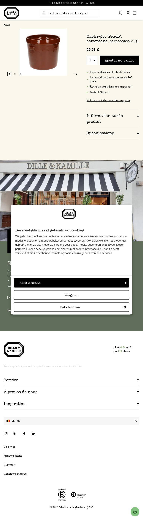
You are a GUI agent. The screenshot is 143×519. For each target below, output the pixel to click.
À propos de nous (20, 391)
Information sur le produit (105, 118)
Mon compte (120, 13)
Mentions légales (13, 455)
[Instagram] (5, 433)
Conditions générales (16, 473)
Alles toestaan (30, 282)
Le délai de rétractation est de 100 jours (111, 79)
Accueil (7, 25)
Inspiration (15, 403)
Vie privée (9, 446)
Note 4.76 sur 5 (99, 91)
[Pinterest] (15, 433)
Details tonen (70, 307)
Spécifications (100, 133)
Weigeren (72, 295)
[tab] (113, 118)
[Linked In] (33, 433)
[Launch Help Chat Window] (135, 511)
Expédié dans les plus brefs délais (110, 72)
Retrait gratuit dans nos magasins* (73, 2)
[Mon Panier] (128, 13)
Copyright (9, 464)
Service (11, 380)
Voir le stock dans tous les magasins (108, 100)
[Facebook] (24, 433)
